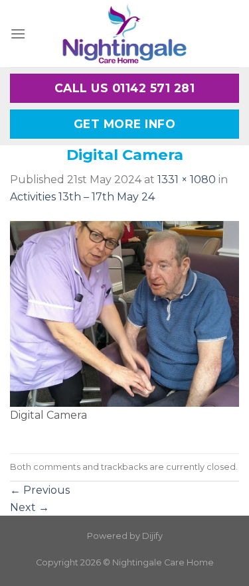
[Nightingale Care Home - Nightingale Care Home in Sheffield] (124, 33)
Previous (40, 490)
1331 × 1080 (186, 179)
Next (29, 507)
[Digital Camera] (124, 313)
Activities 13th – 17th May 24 (82, 196)
